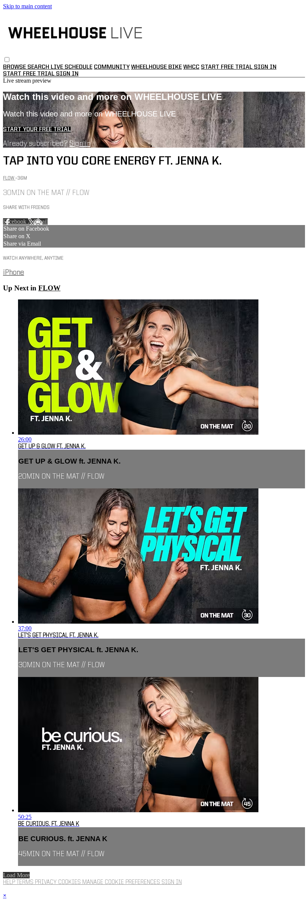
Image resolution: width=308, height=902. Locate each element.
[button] (7, 59)
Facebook (15, 221)
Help (10, 882)
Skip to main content (27, 6)
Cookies (70, 882)
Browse (15, 67)
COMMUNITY (112, 67)
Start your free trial (37, 130)
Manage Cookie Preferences (122, 882)
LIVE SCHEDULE (71, 67)
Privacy (46, 882)
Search (39, 67)
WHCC (191, 67)
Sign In (67, 74)
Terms (26, 882)
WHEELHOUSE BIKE (156, 67)
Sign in (265, 67)
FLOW (9, 178)
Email (41, 221)
